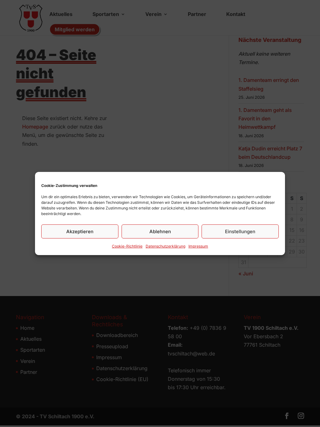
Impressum (198, 246)
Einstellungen (240, 231)
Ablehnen (160, 231)
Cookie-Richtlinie (127, 246)
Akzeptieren (79, 231)
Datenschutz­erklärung (165, 246)
